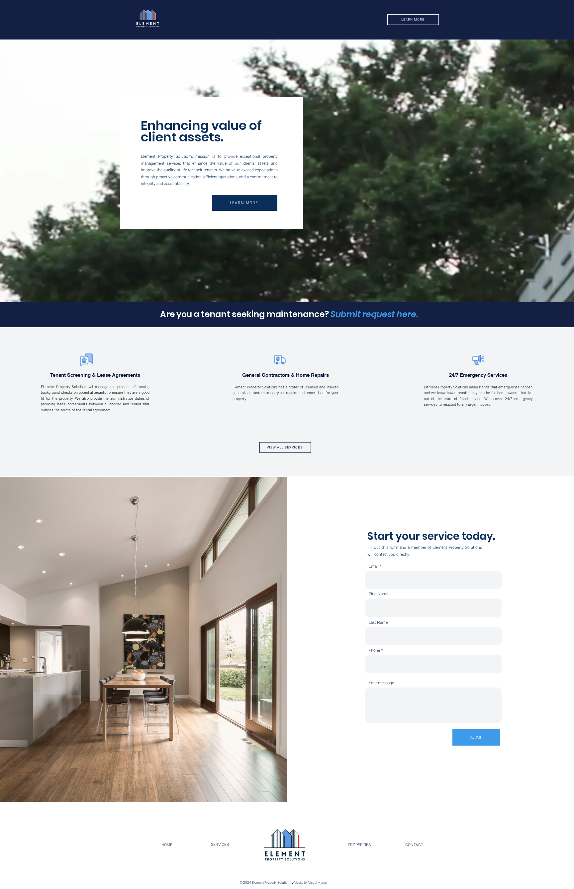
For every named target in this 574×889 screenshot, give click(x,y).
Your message (381, 683)
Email (374, 566)
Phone (374, 650)
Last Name (378, 622)
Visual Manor (317, 882)
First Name (378, 594)
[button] (147, 19)
